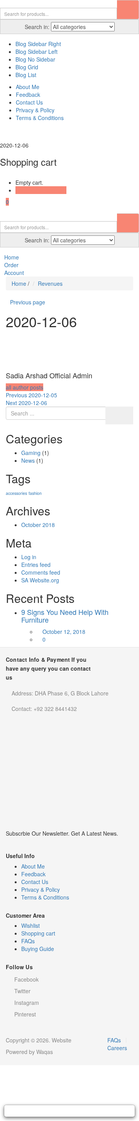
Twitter (22, 991)
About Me (27, 87)
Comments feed (40, 572)
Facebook (26, 979)
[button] (4, 202)
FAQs (28, 941)
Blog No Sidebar (35, 59)
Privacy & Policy (35, 110)
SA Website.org (40, 580)
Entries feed (36, 564)
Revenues (50, 283)
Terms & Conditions (40, 118)
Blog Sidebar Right (38, 44)
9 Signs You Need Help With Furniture (64, 616)
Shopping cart (38, 933)
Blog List (25, 75)
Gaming (31, 453)
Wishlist (30, 925)
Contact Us (29, 102)
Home (19, 283)
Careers (117, 1048)
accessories (16, 493)
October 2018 (38, 525)
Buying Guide (37, 949)
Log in (28, 557)
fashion (35, 493)
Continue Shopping (38, 190)
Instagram (26, 1002)
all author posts (24, 387)
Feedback (28, 94)
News (28, 460)
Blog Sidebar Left (36, 51)
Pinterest (25, 1014)
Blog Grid (26, 67)
